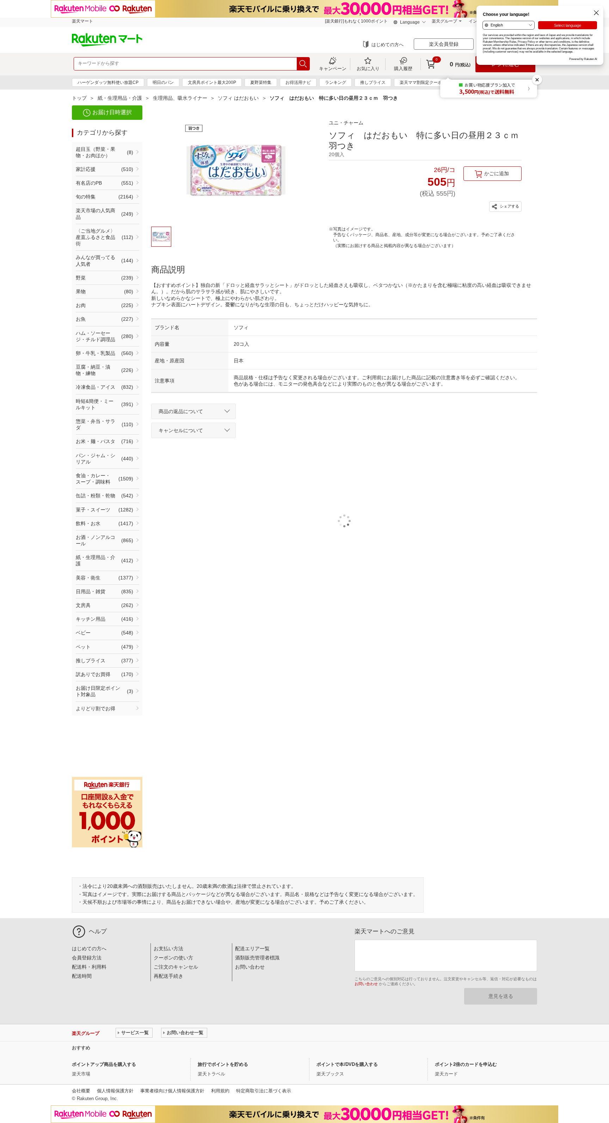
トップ (79, 98)
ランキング (335, 82)
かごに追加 (496, 173)
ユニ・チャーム (346, 122)
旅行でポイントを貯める (223, 1064)
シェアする (509, 206)
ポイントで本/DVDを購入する (347, 1064)
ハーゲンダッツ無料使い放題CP (108, 82)
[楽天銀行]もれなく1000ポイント (356, 21)
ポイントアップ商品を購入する (104, 1064)
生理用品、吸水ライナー (180, 98)
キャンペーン (332, 68)
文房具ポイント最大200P (212, 82)
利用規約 (220, 1090)
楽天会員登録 (444, 44)
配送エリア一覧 (252, 948)
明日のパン (163, 82)
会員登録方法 (87, 958)
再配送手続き (168, 976)
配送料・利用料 (89, 967)
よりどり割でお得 (95, 708)
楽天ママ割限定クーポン (423, 82)
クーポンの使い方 (173, 958)
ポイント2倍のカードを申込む (466, 1064)
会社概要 (81, 1090)
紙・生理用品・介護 (120, 98)
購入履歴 (403, 68)
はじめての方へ (387, 44)
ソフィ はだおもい (238, 98)
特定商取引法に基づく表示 (263, 1090)
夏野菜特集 (260, 82)
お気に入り (368, 68)
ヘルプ (98, 931)
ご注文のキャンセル (176, 967)
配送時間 (82, 976)
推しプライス (373, 82)
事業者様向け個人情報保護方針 (172, 1090)
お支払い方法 (168, 948)
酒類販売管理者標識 (257, 958)
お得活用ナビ (298, 82)
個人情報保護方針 (115, 1090)
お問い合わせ (250, 967)
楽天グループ (444, 21)
